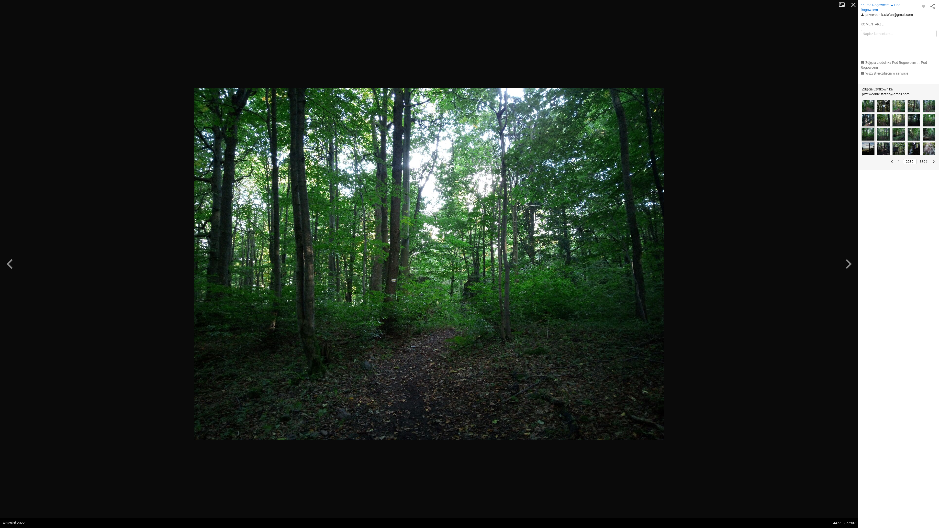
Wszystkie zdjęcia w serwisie (886, 73)
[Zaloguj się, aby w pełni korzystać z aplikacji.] (924, 6)
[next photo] (848, 264)
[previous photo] (10, 264)
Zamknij (853, 5)
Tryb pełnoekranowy (844, 5)
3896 (924, 162)
